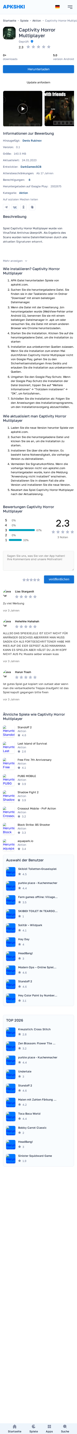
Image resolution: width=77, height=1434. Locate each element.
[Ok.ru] (23, 207)
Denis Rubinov (32, 140)
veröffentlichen (59, 579)
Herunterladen (39, 69)
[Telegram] (6, 207)
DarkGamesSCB (31, 166)
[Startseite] (14, 10)
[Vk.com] (15, 207)
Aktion (23, 192)
